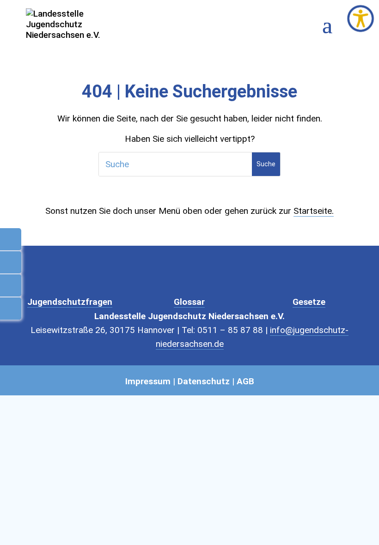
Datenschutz (203, 381)
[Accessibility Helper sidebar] (360, 18)
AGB (245, 381)
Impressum (148, 381)
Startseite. (313, 211)
